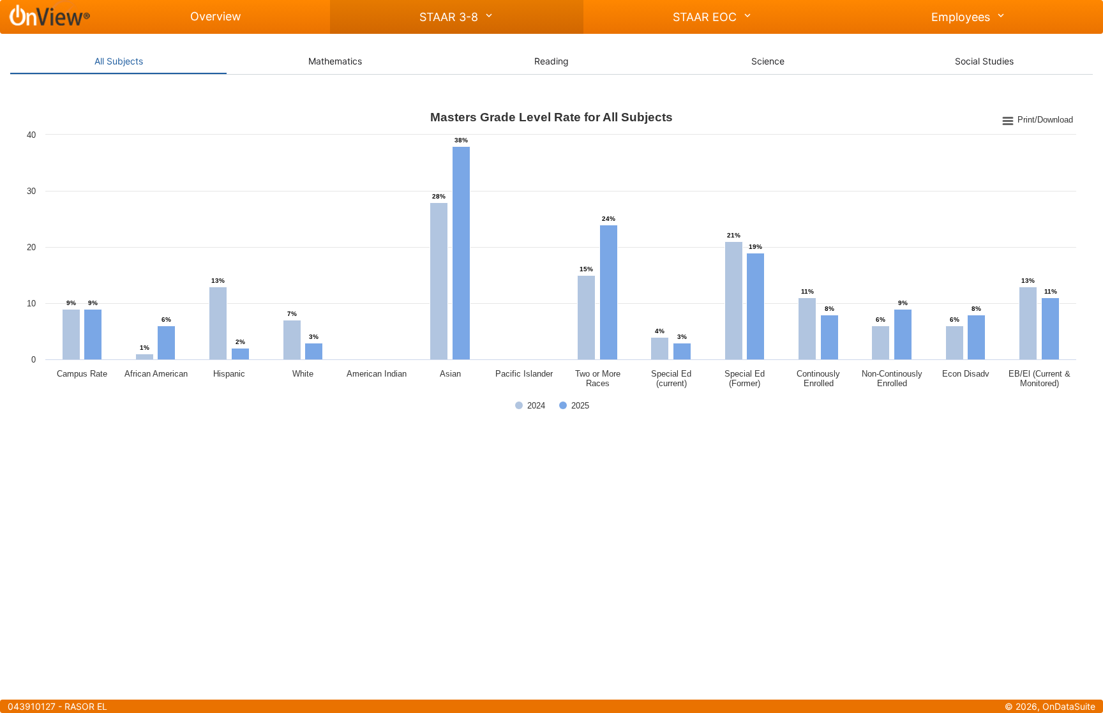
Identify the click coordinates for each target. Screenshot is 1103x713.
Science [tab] (767, 61)
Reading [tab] (551, 61)
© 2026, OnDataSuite (1050, 706)
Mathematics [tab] (335, 61)
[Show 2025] (574, 405)
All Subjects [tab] (118, 61)
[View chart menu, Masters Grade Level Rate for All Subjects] (1038, 120)
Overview (215, 16)
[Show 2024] (530, 405)
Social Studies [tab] (984, 61)
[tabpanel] (551, 264)
